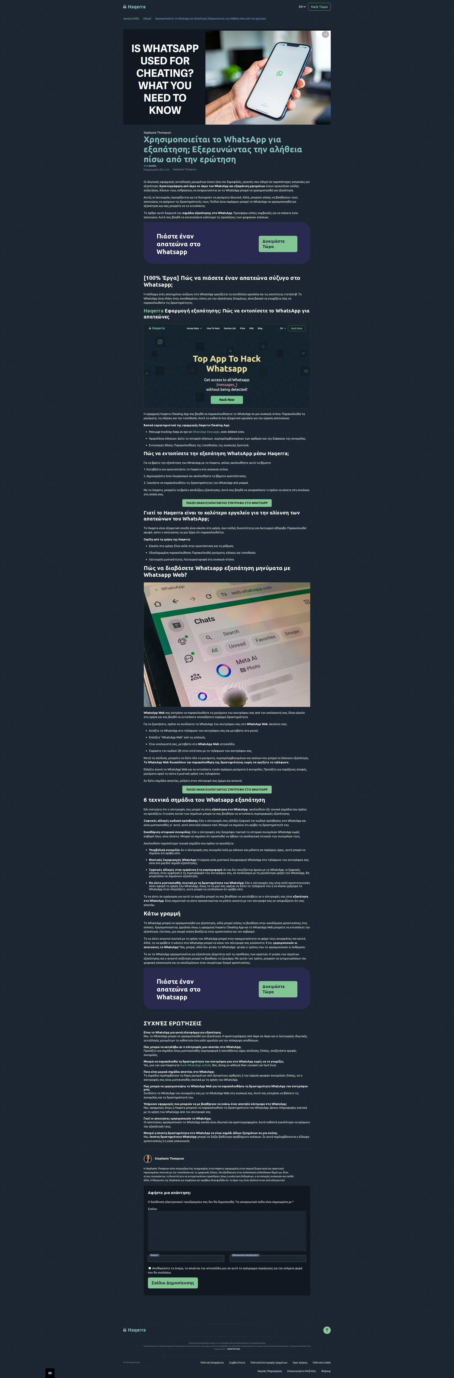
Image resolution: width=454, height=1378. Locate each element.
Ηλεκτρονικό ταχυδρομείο (245, 1255)
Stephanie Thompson (169, 1158)
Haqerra (154, 310)
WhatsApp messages (206, 431)
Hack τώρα (319, 6)
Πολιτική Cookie (322, 1362)
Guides (152, 165)
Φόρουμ (326, 1371)
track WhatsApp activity (195, 1065)
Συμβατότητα (237, 1362)
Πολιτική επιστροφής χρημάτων (269, 1362)
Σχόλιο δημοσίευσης (173, 1282)
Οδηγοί (147, 18)
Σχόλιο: (152, 1209)
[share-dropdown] (325, 34)
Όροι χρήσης (300, 1362)
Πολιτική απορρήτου (212, 1362)
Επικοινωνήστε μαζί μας (301, 1371)
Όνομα (154, 1255)
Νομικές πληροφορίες (270, 1371)
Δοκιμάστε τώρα (273, 244)
